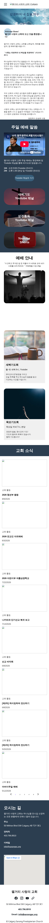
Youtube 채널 (24, 198)
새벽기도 (24, 194)
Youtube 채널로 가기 (24, 178)
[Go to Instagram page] (21, 898)
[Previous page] (11, 794)
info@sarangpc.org (12, 847)
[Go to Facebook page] (16, 898)
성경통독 (24, 216)
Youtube (24, 238)
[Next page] (38, 794)
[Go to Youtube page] (27, 898)
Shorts (24, 242)
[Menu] (5, 4)
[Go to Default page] (32, 898)
